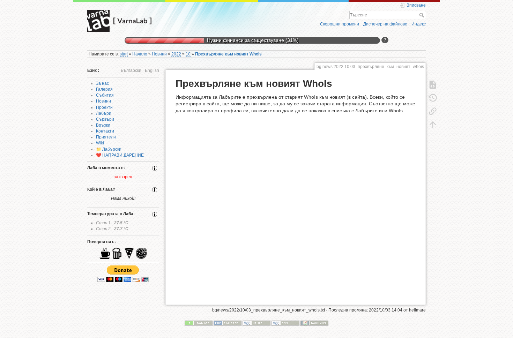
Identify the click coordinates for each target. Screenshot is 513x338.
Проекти (104, 107)
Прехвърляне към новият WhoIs (228, 54)
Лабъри (103, 113)
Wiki (100, 143)
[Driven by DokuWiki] (314, 323)
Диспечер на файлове (385, 24)
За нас (102, 83)
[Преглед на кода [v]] (433, 84)
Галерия (104, 89)
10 (188, 54)
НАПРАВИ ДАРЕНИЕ (123, 155)
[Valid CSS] (285, 323)
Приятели (106, 137)
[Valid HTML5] (256, 323)
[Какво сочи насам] (433, 111)
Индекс (418, 24)
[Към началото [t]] (433, 124)
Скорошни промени (339, 24)
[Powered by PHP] (227, 323)
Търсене (422, 15)
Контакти (105, 131)
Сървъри (105, 119)
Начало (139, 54)
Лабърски (111, 149)
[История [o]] (433, 97)
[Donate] (199, 323)
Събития (105, 95)
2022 (176, 54)
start (124, 54)
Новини (159, 54)
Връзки (103, 125)
